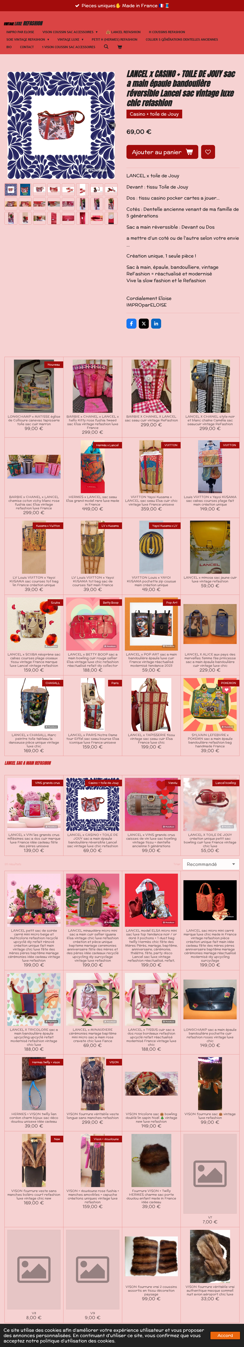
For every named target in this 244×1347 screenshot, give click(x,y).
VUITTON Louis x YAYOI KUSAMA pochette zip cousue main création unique (151, 581)
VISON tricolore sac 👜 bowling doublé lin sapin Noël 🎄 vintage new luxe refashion (151, 1117)
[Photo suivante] (112, 125)
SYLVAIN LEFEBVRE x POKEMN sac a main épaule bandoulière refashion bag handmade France (210, 740)
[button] (10, 189)
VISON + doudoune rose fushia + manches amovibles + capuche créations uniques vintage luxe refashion (92, 1196)
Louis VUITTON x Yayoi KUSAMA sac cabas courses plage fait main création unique (210, 500)
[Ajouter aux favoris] (208, 152)
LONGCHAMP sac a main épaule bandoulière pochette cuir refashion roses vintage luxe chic (210, 1035)
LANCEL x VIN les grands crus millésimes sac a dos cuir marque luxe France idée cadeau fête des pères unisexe (34, 840)
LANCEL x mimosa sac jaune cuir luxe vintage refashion (210, 579)
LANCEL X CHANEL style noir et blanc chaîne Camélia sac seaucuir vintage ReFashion (210, 420)
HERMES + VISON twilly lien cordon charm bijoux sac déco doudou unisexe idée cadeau (33, 1117)
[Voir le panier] (119, 47)
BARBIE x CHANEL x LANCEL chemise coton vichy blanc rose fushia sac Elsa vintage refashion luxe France (33, 502)
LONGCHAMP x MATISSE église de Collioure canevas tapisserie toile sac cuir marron (34, 420)
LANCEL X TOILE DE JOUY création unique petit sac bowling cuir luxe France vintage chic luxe (210, 840)
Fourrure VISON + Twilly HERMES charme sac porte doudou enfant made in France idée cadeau (151, 1196)
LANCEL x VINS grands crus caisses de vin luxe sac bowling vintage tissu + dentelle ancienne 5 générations (151, 840)
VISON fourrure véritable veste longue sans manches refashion (93, 1115)
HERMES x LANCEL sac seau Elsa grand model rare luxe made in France (92, 500)
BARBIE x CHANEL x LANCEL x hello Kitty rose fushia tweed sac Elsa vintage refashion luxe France (92, 422)
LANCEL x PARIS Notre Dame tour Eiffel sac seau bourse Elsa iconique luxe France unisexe (92, 738)
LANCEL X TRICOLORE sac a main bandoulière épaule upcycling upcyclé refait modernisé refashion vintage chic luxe (34, 1037)
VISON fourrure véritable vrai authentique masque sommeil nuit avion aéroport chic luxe (210, 1290)
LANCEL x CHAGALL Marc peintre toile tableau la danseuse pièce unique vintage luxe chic (34, 740)
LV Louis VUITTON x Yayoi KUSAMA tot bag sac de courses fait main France (92, 581)
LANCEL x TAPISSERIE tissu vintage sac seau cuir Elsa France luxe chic (151, 738)
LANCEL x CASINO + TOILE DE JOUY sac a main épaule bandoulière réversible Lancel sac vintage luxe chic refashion (92, 840)
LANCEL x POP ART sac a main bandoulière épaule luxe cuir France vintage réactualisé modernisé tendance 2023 (151, 659)
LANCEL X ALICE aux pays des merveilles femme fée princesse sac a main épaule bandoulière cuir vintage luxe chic (210, 659)
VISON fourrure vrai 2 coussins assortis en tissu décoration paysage (151, 1290)
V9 (92, 1313)
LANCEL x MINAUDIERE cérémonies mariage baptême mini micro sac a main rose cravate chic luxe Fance (92, 1035)
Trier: (177, 864)
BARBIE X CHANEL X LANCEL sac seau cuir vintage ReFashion (151, 418)
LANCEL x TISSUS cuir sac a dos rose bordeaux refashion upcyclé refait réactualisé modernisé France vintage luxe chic (151, 1037)
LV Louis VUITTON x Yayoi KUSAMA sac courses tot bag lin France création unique (33, 581)
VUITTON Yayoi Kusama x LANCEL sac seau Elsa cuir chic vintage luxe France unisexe (151, 500)
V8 (34, 1313)
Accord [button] (225, 1335)
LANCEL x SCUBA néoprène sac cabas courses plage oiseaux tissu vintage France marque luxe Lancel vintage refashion (34, 659)
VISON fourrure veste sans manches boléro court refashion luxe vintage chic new (34, 1194)
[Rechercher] (106, 46)
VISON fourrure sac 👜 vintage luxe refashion (210, 1115)
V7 (210, 1217)
